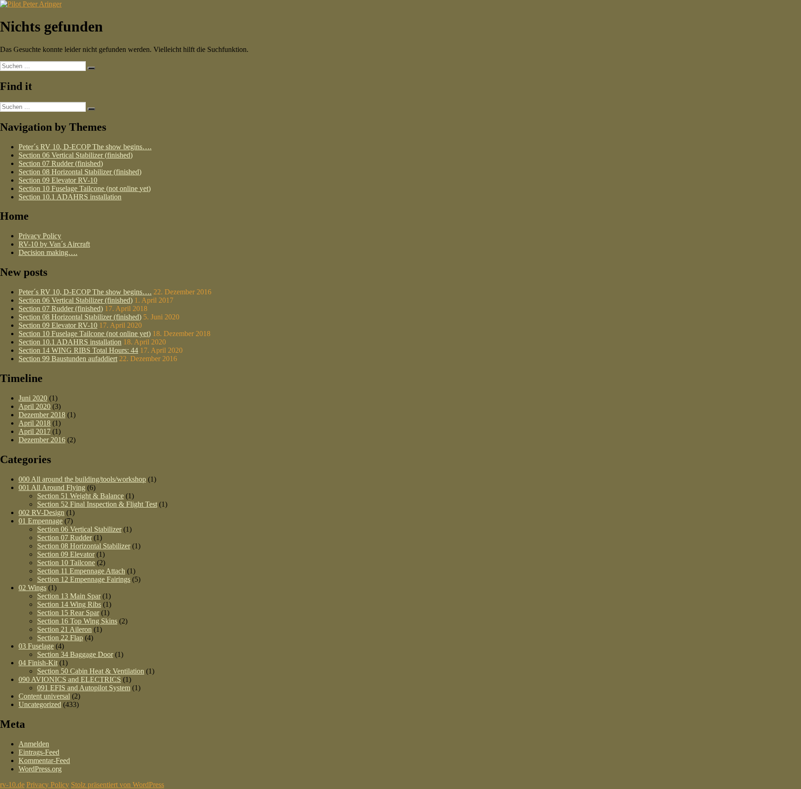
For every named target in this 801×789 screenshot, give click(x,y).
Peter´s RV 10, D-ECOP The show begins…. (85, 147)
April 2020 (35, 406)
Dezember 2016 (42, 440)
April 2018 (35, 423)
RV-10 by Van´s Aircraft (54, 244)
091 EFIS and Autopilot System (83, 688)
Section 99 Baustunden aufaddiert (68, 359)
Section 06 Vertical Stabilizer (79, 529)
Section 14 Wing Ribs (69, 604)
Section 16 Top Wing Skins (77, 621)
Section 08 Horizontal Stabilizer (83, 546)
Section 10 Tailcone (66, 562)
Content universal (44, 696)
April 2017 (35, 431)
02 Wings (32, 588)
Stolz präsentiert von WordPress (117, 785)
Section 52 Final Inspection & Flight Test (97, 504)
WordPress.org (40, 769)
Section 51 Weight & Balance (80, 496)
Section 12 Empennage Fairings (83, 579)
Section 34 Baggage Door (75, 654)
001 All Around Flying (52, 487)
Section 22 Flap (60, 638)
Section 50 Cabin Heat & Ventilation (90, 671)
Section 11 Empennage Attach (81, 571)
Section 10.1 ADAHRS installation (70, 197)
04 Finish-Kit (38, 663)
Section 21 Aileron (64, 629)
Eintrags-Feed (39, 752)
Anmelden (34, 744)
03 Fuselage (36, 646)
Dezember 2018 (42, 415)
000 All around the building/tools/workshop (82, 479)
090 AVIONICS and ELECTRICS (70, 679)
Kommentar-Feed (44, 760)
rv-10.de (12, 785)
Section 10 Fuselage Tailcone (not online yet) (85, 188)
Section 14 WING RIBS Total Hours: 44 (78, 350)
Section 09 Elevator (66, 554)
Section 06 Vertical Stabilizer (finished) (76, 155)
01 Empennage (41, 521)
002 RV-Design (41, 512)
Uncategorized (40, 704)
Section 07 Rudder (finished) (61, 163)
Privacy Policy (40, 236)
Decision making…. (48, 252)
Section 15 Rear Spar (68, 613)
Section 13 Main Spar (69, 596)
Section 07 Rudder (64, 537)
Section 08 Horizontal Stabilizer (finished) (80, 172)
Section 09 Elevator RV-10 (58, 180)
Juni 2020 (33, 398)
